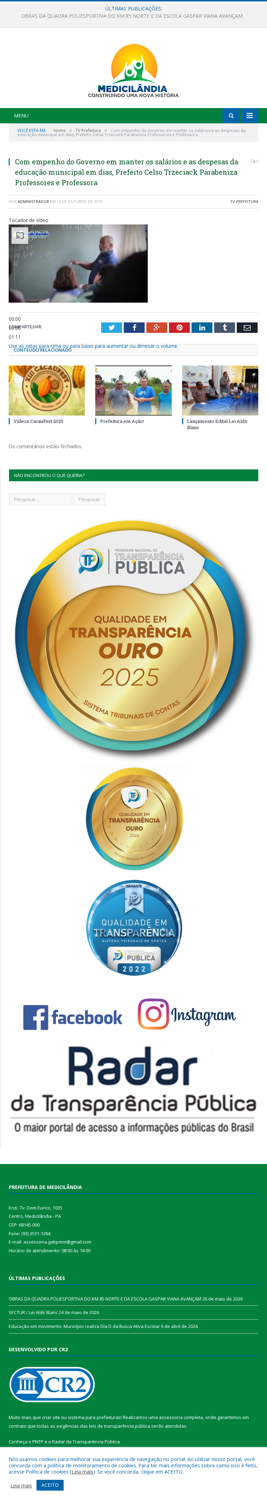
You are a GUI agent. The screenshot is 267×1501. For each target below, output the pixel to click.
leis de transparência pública (119, 1426)
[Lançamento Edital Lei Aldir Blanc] (220, 390)
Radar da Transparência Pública (86, 1441)
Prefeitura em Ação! (122, 421)
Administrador (33, 201)
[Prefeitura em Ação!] (133, 390)
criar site (51, 1417)
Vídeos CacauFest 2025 (38, 421)
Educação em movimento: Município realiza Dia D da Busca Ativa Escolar (84, 1326)
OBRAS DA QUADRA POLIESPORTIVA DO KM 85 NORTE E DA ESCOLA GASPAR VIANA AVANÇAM (105, 1299)
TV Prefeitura (244, 201)
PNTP (37, 1441)
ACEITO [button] (50, 1485)
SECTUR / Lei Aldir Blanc (132, 16)
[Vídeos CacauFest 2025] (47, 390)
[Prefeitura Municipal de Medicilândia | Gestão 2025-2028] (133, 69)
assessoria (171, 1417)
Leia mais (82, 1471)
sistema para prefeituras (94, 1417)
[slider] (93, 346)
